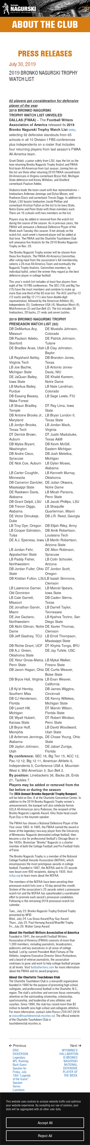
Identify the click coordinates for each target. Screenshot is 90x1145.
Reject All (45, 1135)
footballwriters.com (42, 967)
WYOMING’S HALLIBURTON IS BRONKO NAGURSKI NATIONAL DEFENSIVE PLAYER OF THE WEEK (69, 1063)
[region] (45, 1118)
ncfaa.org (14, 875)
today (72, 129)
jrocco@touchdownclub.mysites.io (33, 1015)
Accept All (45, 1122)
